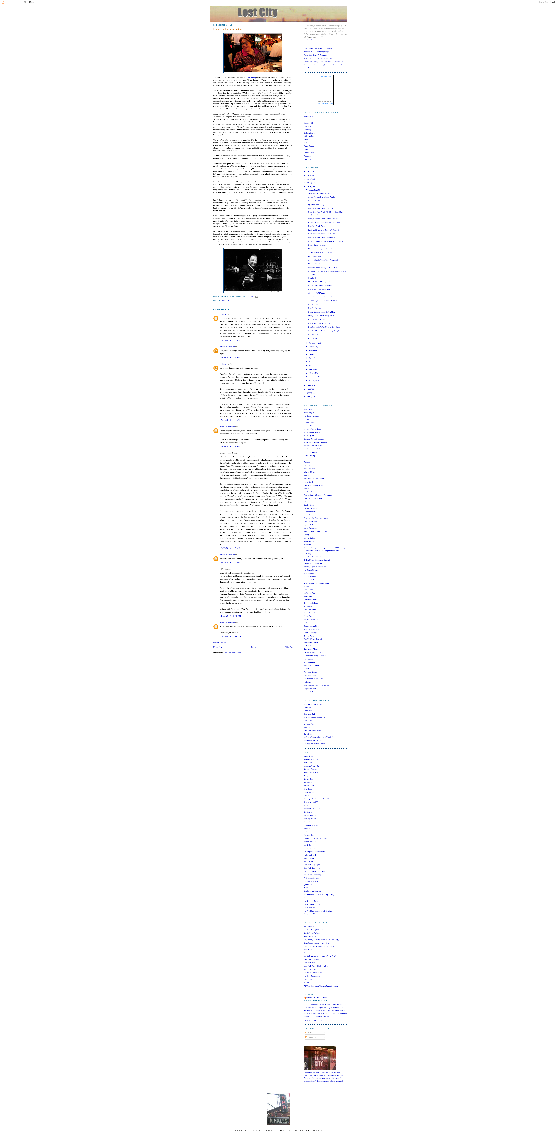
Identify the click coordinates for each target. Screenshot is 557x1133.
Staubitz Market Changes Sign (320, 281)
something (252, 77)
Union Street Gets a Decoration (320, 285)
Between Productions (312, 769)
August (312, 354)
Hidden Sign (313, 304)
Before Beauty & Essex (317, 245)
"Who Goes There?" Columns (315, 55)
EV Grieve (308, 812)
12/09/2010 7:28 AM (230, 357)
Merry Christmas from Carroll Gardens (323, 218)
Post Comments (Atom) (233, 652)
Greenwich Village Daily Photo (316, 838)
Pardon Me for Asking (312, 874)
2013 (309, 175)
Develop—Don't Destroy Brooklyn (317, 798)
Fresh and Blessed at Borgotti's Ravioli (323, 230)
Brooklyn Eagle (310, 936)
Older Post (289, 647)
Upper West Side (310, 152)
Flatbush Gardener (311, 821)
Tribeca (306, 149)
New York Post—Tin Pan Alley (316, 966)
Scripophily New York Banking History (319, 894)
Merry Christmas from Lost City (320, 208)
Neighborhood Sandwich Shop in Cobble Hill (326, 241)
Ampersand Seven (311, 759)
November (313, 343)
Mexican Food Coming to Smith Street (323, 267)
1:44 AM (250, 296)
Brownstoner (309, 782)
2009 (309, 385)
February (312, 376)
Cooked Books (309, 792)
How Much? (313, 334)
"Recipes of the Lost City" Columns (318, 58)
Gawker (307, 828)
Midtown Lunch (310, 854)
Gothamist (308, 831)
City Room (308, 789)
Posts (309, 1032)
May (311, 365)
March (311, 373)
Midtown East (309, 136)
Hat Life (307, 952)
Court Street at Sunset (316, 319)
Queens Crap (309, 884)
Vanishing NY (309, 914)
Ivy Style (307, 845)
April (311, 369)
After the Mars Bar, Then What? (320, 296)
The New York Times (312, 975)
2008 (309, 389)
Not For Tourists (310, 969)
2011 (309, 182)
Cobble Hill (308, 123)
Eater (306, 805)
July (311, 358)
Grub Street (308, 949)
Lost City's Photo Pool (325, 103)
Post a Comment (219, 642)
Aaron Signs (308, 756)
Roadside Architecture (312, 891)
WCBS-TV (308, 982)
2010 (309, 186)
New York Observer (311, 959)
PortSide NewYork (311, 881)
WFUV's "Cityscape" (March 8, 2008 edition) (321, 985)
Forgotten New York (311, 825)
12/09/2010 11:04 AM (230, 636)
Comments (311, 1037)
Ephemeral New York (312, 808)
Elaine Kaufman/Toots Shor (227, 29)
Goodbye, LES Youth (316, 293)
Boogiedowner (309, 775)
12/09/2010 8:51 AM (230, 420)
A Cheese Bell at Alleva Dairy (320, 252)
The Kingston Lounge (312, 904)
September (313, 350)
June (311, 361)
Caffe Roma (313, 338)
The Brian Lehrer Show (313, 972)
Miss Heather (309, 858)
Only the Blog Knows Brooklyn (316, 871)
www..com (325, 76)
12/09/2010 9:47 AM (230, 548)
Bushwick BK (309, 785)
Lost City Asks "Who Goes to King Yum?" (324, 327)
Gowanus (307, 126)
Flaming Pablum (310, 818)
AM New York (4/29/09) (313, 929)
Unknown (223, 314)
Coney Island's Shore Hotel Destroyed (323, 260)
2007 (309, 393)
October (312, 346)
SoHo (306, 142)
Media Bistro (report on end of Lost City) (320, 956)
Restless (307, 887)
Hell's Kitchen (309, 133)
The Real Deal (309, 907)
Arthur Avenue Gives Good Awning (322, 197)
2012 (309, 179)
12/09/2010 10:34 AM (230, 616)
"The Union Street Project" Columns (318, 48)
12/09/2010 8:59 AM (230, 446)
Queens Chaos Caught (317, 204)
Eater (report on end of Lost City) (317, 943)
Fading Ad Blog (310, 815)
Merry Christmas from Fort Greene (321, 237)
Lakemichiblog (310, 848)
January (312, 380)
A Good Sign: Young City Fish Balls (322, 300)
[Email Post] (256, 296)
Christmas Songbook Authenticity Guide (324, 222)
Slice (306, 897)
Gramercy (307, 129)
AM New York (309, 926)
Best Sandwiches (314, 308)
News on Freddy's (315, 200)
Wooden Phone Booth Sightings (316, 51)
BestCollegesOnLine (312, 933)
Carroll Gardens (310, 119)
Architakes (308, 762)
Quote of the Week (315, 263)
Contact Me (308, 39)
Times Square (309, 146)
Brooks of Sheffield (227, 346)
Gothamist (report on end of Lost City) (319, 946)
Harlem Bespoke (310, 841)
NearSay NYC (309, 861)
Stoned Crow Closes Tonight (319, 193)
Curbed (306, 795)
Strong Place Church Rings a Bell (321, 315)
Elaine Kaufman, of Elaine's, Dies (321, 323)
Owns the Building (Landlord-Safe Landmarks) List (324, 61)
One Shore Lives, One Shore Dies (321, 248)
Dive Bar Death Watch (317, 226)
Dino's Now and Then (312, 802)
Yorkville (307, 159)
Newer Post (217, 647)
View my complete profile (316, 1020)
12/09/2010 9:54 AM (230, 562)
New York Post (309, 962)
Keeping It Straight (315, 278)
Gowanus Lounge (310, 835)
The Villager (308, 979)
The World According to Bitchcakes (318, 911)
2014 (309, 171)
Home (253, 647)
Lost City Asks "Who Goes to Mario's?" (323, 233)
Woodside (307, 156)
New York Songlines (312, 868)
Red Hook (308, 139)
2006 (309, 396)
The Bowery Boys (311, 901)
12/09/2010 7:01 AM (230, 340)
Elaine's (225, 300)
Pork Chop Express (311, 878)
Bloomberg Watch (311, 772)
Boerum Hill (308, 116)
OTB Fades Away (315, 256)
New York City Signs (312, 864)
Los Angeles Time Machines (315, 851)
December (313, 190)
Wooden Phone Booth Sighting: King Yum (325, 330)
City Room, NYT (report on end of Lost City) (321, 939)
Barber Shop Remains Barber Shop (321, 312)
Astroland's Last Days (312, 766)
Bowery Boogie (310, 779)
